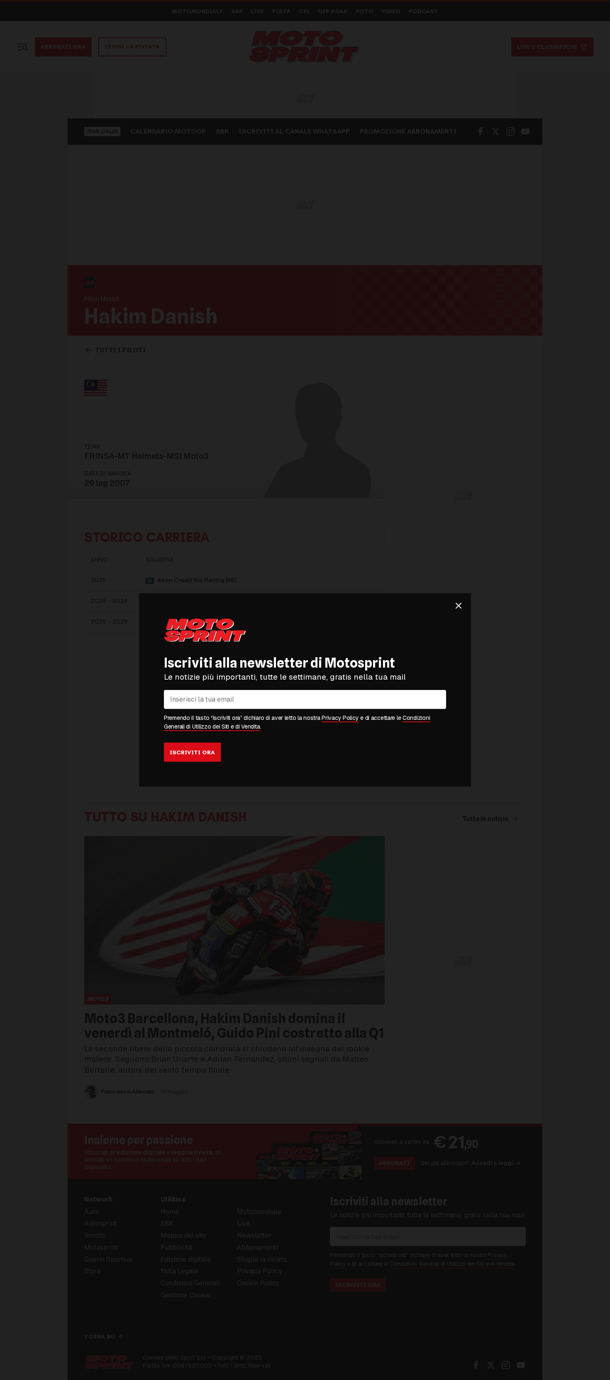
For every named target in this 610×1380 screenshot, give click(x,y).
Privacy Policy (340, 718)
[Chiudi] (458, 606)
